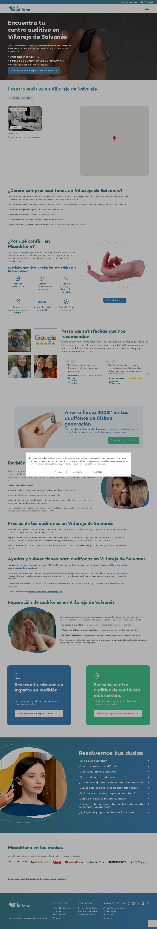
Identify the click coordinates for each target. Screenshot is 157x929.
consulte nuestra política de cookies (88, 464)
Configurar (77, 472)
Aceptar (58, 472)
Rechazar (97, 472)
